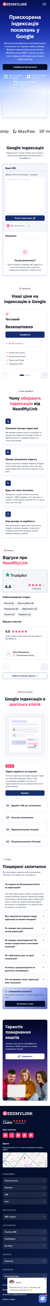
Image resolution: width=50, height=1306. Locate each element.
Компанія (9, 1261)
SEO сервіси (10, 1217)
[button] (22, 375)
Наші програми (12, 1276)
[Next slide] (44, 375)
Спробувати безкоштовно (25, 67)
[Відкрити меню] (44, 4)
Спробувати (25, 335)
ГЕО (6, 1194)
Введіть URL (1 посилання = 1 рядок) (21, 175)
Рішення (8, 1188)
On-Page (9, 1246)
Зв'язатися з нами (25, 1004)
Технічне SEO (11, 1232)
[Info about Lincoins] (29, 225)
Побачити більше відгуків (23, 676)
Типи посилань (11, 1181)
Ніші (7, 1201)
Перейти (25, 793)
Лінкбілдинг (10, 1239)
